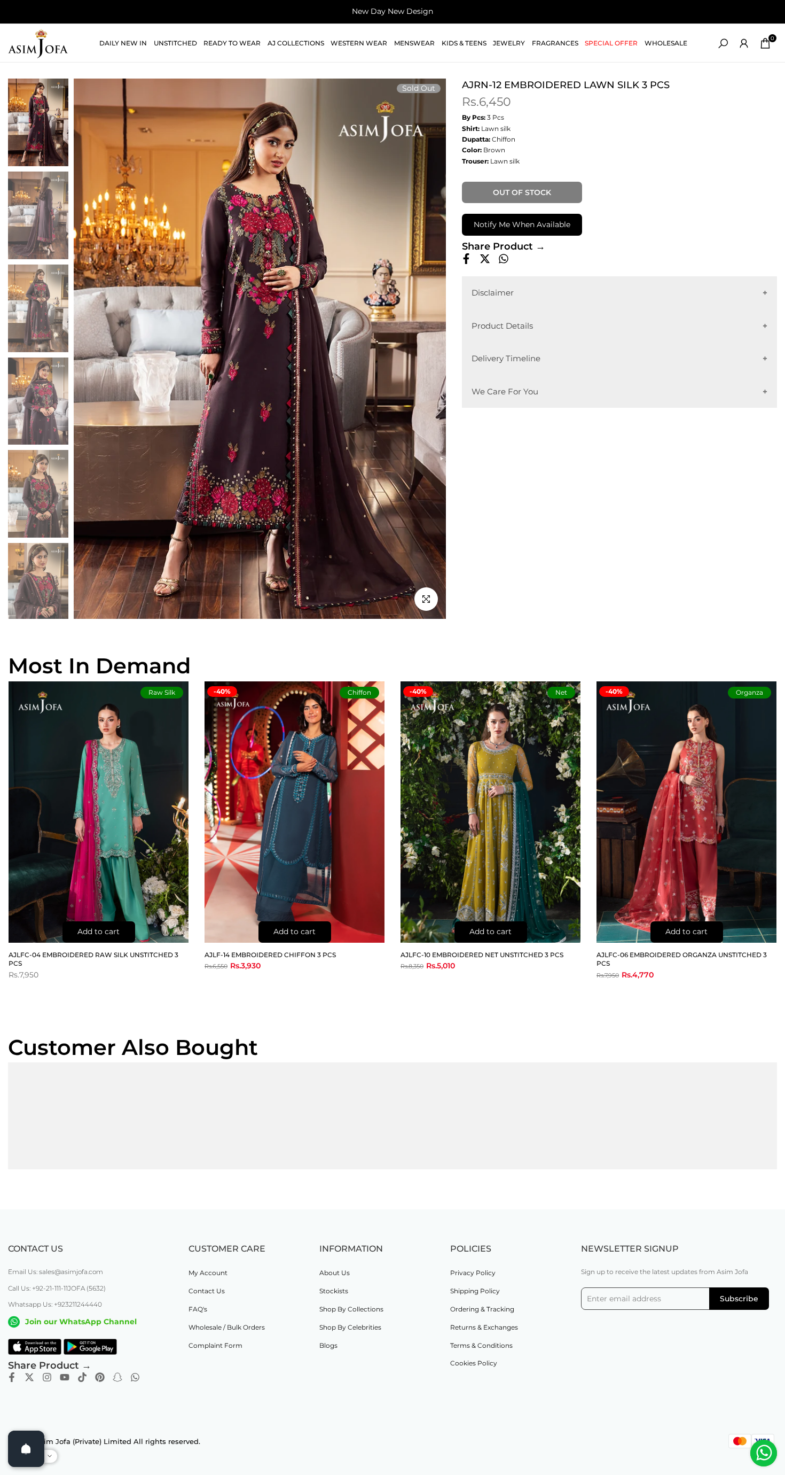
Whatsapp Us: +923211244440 (55, 1304)
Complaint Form (215, 1345)
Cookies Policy (473, 1363)
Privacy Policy (473, 1273)
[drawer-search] (723, 43)
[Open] (26, 1449)
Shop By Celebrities (350, 1327)
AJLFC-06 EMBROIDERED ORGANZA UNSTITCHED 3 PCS (681, 959)
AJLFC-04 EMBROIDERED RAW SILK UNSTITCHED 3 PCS (93, 959)
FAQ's (198, 1309)
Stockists (333, 1291)
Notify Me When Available (522, 224)
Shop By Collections (351, 1309)
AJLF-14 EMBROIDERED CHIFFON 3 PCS (270, 955)
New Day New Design (392, 11)
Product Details (502, 325)
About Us (334, 1273)
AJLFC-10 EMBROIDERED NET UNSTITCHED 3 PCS (482, 955)
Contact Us (207, 1291)
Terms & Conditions (481, 1345)
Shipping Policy (475, 1291)
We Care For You (505, 391)
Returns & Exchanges (484, 1327)
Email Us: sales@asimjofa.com (55, 1272)
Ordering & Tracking (482, 1309)
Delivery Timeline (506, 358)
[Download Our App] (34, 1347)
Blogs (328, 1345)
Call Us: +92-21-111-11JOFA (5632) (57, 1288)
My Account (208, 1273)
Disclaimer (493, 293)
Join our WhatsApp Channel (81, 1321)
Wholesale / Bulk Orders (227, 1327)
